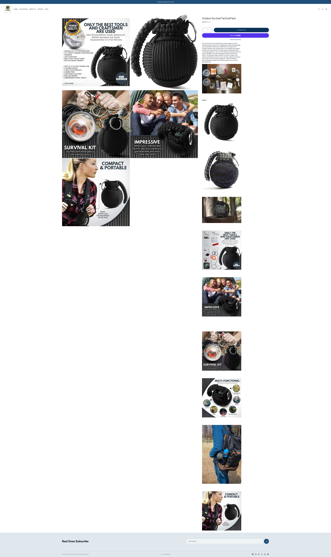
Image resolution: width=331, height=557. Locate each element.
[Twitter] (262, 554)
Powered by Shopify (84, 554)
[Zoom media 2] (164, 52)
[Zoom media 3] (96, 124)
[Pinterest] (268, 554)
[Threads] (265, 554)
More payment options (235, 39)
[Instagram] (256, 554)
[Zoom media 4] (164, 124)
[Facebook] (253, 554)
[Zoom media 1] (96, 52)
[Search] (319, 9)
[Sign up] (266, 541)
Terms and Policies (165, 554)
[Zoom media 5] (96, 192)
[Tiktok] (259, 554)
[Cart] (326, 9)
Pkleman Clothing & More (72, 554)
